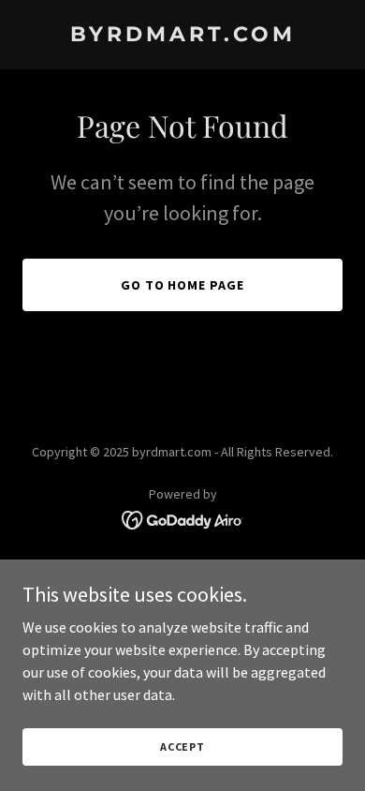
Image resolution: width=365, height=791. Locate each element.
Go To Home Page (183, 284)
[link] (182, 35)
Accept (182, 746)
